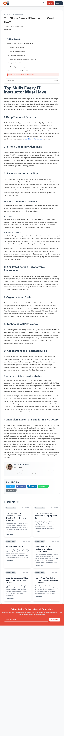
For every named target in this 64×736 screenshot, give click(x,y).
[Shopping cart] (43, 3)
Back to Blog (7, 14)
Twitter (11, 486)
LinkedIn (33, 486)
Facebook (22, 486)
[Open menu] (38, 3)
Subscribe (54, 619)
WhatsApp (44, 486)
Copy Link (12, 490)
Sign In (50, 3)
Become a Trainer (18, 14)
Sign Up (58, 3)
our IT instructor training (33, 139)
